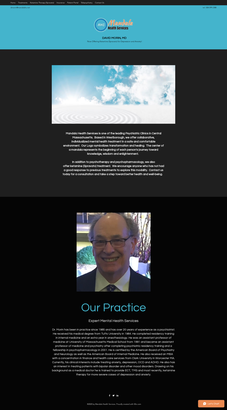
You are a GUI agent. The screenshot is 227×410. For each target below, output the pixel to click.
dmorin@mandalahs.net (20, 7)
